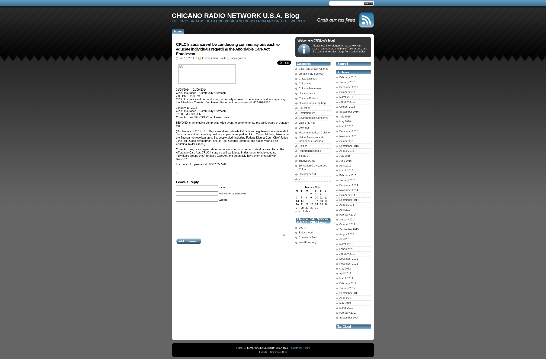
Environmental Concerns (313, 117)
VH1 (301, 179)
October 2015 (347, 141)
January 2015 (347, 180)
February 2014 (347, 214)
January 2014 (347, 219)
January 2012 (347, 288)
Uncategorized (238, 58)
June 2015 (345, 160)
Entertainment (210, 58)
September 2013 (349, 229)
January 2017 (347, 101)
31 (316, 207)
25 (321, 204)
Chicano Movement (310, 88)
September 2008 (349, 317)
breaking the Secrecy (311, 73)
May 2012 (345, 268)
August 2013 (346, 234)
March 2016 (346, 126)
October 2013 (347, 224)
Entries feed (306, 232)
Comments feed (308, 237)
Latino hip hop (307, 122)
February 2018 (347, 77)
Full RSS (263, 352)
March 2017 (346, 97)
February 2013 (347, 249)
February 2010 (347, 312)
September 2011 (349, 293)
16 (311, 201)
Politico (224, 58)
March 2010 (346, 307)
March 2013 (346, 244)
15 (306, 201)
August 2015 (346, 150)
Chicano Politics (308, 98)
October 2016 (347, 106)
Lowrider (304, 127)
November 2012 (348, 263)
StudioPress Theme (300, 348)
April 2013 (345, 239)
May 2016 (345, 121)
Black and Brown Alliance (313, 68)
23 (311, 204)
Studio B (304, 155)
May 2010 (345, 302)
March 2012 (346, 278)
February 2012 (347, 283)
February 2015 (347, 175)
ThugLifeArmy (307, 160)
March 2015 (346, 170)
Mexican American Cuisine (314, 132)
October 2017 (347, 92)
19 (326, 201)
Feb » (306, 211)
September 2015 (349, 146)
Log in (302, 227)
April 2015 (345, 165)
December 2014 (348, 185)
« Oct (298, 211)
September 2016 (349, 111)
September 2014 (349, 199)
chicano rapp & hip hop (312, 103)
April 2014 (345, 209)
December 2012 (348, 258)
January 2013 (347, 253)
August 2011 (346, 298)
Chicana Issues (308, 78)
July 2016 (345, 116)
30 (311, 207)
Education (305, 108)
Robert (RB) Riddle (310, 150)
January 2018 (347, 82)
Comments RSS (278, 352)
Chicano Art (305, 83)
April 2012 (345, 273)
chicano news (307, 93)
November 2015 (348, 136)
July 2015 (345, 155)
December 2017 (348, 87)
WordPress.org (307, 242)
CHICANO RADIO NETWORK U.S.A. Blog (235, 15)
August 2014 (346, 204)
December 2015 (348, 131)
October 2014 (347, 195)
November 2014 (348, 190)
